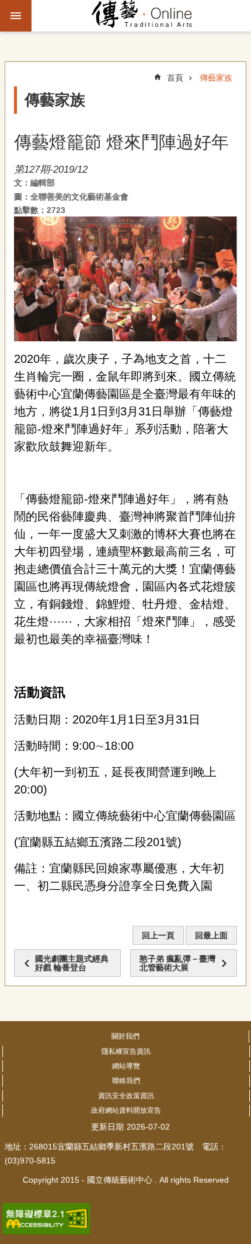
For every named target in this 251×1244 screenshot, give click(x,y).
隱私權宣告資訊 (126, 1051)
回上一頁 (158, 935)
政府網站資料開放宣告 (126, 1110)
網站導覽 (126, 1066)
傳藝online (141, 16)
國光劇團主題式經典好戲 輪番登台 (72, 963)
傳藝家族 (216, 77)
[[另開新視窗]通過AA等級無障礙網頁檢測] (46, 1219)
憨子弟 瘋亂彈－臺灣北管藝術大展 (177, 963)
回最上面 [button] (211, 935)
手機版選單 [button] (16, 16)
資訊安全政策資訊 (126, 1096)
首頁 (175, 77)
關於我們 (125, 1036)
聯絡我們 (126, 1081)
